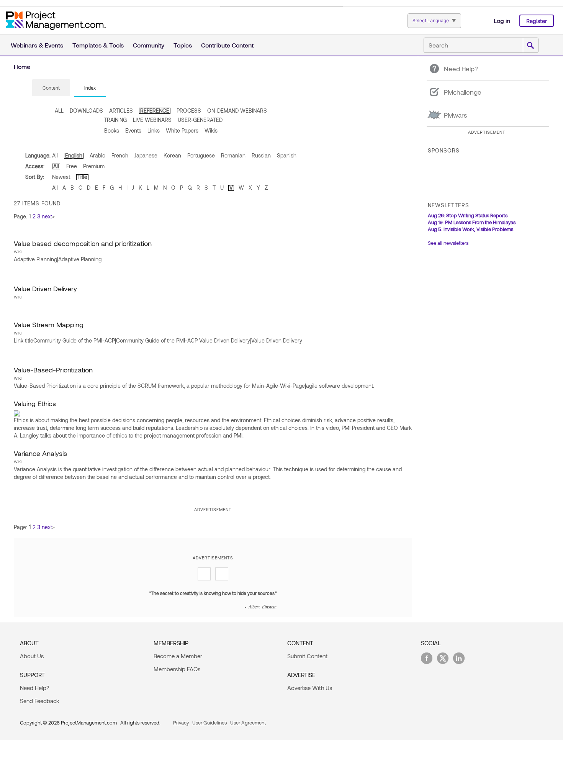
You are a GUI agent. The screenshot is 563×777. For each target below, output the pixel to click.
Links (153, 130)
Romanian (233, 155)
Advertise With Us (309, 687)
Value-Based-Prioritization (53, 370)
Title (82, 177)
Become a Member (178, 655)
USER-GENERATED (200, 119)
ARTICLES (121, 110)
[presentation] (51, 88)
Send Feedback (39, 700)
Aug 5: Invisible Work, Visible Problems (470, 229)
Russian (261, 155)
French (119, 155)
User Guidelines (209, 723)
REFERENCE (154, 110)
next (47, 216)
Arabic (97, 155)
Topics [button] (182, 45)
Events (133, 130)
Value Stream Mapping (48, 324)
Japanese (145, 155)
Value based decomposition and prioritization (83, 243)
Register (536, 21)
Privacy (181, 723)
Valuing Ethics (35, 403)
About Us (32, 655)
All (55, 155)
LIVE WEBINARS (152, 119)
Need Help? (34, 687)
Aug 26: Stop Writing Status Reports (467, 215)
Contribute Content (227, 45)
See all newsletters (448, 243)
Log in (502, 20)
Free (71, 166)
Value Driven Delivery (45, 288)
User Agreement (248, 723)
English (73, 155)
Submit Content (307, 655)
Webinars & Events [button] (37, 45)
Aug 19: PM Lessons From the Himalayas (472, 222)
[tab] (51, 88)
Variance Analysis (40, 453)
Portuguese (201, 155)
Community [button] (148, 45)
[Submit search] (530, 45)
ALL (59, 110)
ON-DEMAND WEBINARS (237, 110)
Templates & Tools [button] (98, 45)
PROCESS (189, 110)
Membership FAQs (177, 669)
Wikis (211, 130)
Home (22, 66)
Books (111, 130)
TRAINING (115, 119)
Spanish (286, 155)
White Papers (182, 130)
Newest (61, 177)
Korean (172, 155)
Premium (94, 166)
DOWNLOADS (86, 110)
